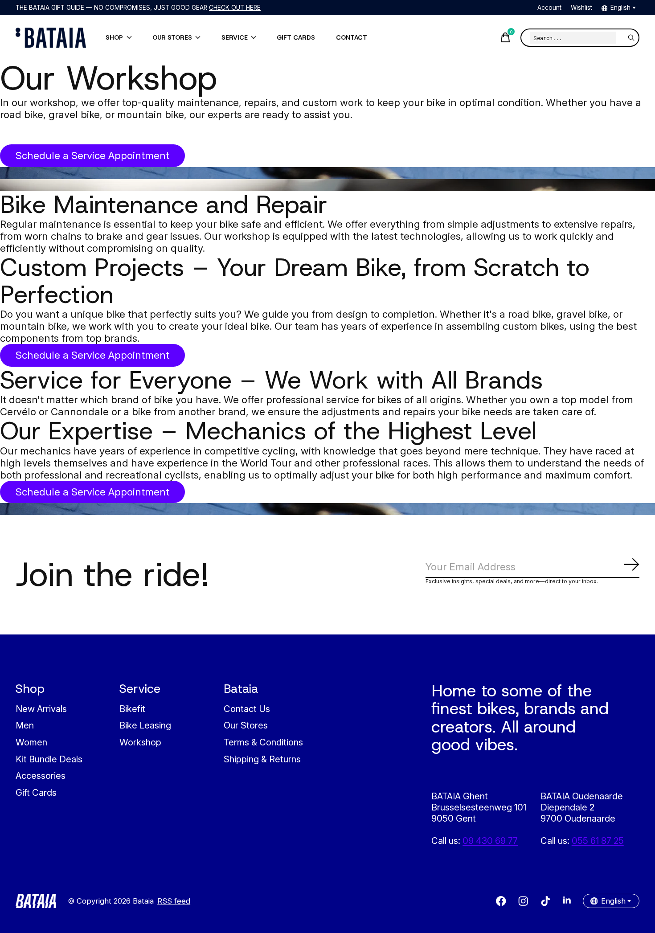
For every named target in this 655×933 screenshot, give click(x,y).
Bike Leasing (145, 725)
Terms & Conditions (263, 742)
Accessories (41, 775)
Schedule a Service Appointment (92, 155)
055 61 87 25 (598, 840)
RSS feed (173, 900)
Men (25, 725)
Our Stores (246, 725)
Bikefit (132, 708)
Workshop (140, 742)
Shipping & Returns (262, 759)
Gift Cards (36, 792)
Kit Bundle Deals (49, 759)
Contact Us (247, 708)
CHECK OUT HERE (235, 7)
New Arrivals (41, 708)
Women (31, 742)
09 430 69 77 (490, 840)
